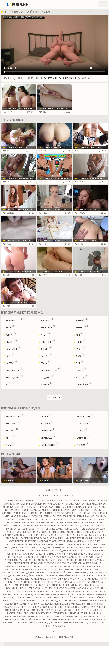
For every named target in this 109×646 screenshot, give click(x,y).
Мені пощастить (65, 636)
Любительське (50, 78)
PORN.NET (18, 4)
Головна (39, 636)
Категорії (50, 636)
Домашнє (63, 78)
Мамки (72, 78)
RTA (54, 631)
